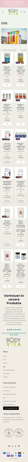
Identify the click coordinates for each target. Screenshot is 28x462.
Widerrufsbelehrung (9, 405)
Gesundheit (6, 373)
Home (5, 356)
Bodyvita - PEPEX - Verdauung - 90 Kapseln (21, 107)
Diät (4, 366)
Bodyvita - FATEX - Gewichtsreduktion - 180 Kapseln (21, 70)
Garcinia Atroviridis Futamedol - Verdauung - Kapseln (7, 146)
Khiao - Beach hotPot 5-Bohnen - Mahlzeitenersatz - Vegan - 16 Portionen (7, 269)
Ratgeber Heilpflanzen (9, 387)
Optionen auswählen (7, 161)
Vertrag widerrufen (11, 408)
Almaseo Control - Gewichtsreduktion (7, 223)
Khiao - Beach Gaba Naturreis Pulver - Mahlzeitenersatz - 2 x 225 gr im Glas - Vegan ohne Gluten (20, 270)
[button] (3, 12)
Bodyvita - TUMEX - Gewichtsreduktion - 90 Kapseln (21, 146)
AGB (4, 398)
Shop (4, 359)
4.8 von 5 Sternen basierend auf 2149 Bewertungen (14, 334)
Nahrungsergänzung (9, 370)
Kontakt (5, 377)
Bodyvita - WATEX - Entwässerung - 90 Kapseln (7, 70)
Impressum (6, 390)
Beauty (5, 363)
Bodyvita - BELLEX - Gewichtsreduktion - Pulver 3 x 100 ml (7, 108)
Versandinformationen (9, 401)
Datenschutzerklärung (9, 394)
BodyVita (16, 458)
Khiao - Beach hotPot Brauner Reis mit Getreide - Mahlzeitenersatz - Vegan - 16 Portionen (20, 227)
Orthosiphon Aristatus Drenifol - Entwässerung (20, 184)
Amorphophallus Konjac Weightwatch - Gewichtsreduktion (7, 185)
